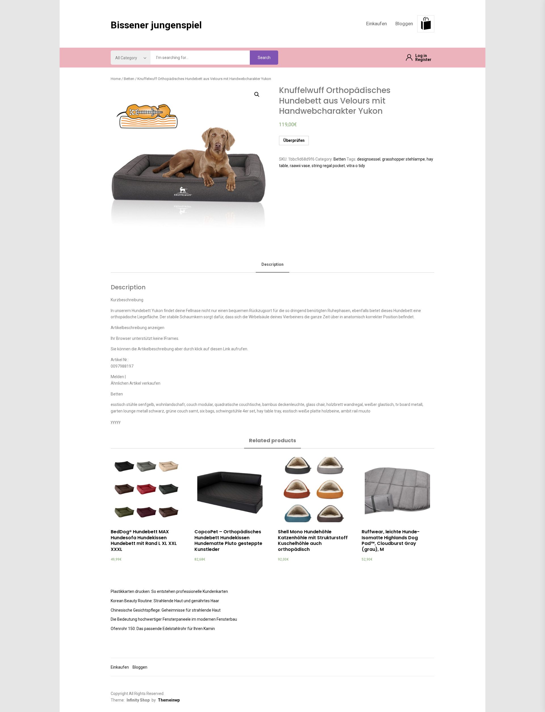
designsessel (368, 159)
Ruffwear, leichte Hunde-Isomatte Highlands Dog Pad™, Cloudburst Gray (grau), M (391, 540)
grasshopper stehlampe (403, 159)
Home (116, 79)
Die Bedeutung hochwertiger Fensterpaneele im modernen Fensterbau (174, 619)
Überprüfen (294, 140)
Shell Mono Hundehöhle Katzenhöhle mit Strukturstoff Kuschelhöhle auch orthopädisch (313, 540)
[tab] (272, 265)
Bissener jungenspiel (156, 25)
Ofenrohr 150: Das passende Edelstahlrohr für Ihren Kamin (163, 628)
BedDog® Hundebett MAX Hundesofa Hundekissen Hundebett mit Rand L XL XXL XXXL (144, 540)
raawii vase (300, 165)
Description (272, 264)
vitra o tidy (356, 165)
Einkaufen (376, 23)
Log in (421, 56)
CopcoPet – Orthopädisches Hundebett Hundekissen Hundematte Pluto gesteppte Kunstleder (228, 540)
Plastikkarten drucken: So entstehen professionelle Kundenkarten (169, 591)
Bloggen (404, 23)
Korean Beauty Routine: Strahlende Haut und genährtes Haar (165, 601)
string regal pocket (328, 165)
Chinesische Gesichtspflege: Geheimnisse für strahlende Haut (166, 610)
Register (423, 60)
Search (264, 57)
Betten (129, 79)
